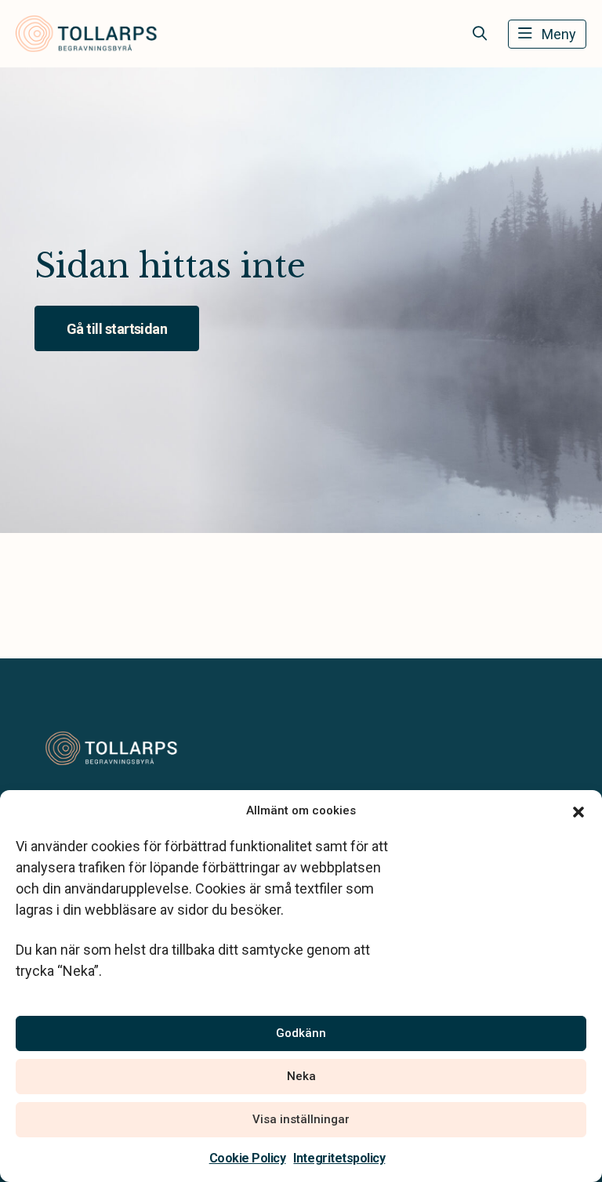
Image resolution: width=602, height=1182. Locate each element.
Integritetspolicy (339, 1158)
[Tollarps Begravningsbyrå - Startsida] (118, 749)
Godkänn (301, 1033)
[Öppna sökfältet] (479, 34)
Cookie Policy (247, 1158)
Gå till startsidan (117, 329)
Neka (301, 1076)
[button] (578, 810)
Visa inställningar (301, 1119)
